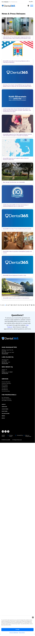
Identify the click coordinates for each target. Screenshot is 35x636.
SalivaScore (5, 413)
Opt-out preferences (14, 632)
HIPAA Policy (3, 436)
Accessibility (20, 435)
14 (23, 305)
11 (16, 305)
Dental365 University (7, 400)
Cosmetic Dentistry (6, 383)
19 (33, 305)
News (3, 415)
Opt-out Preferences (28, 436)
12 (19, 305)
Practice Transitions (6, 398)
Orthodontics (5, 389)
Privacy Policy (22, 632)
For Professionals (13, 1)
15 (25, 305)
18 (31, 305)
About (4, 404)
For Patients (5, 1)
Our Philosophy (5, 397)
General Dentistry (6, 381)
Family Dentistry (6, 391)
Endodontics (5, 386)
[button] (33, 617)
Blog (3, 418)
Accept (17, 629)
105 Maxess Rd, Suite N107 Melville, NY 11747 (6, 361)
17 (29, 305)
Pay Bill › (31, 1)
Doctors (4, 411)
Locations (5, 408)
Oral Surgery (5, 384)
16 (27, 305)
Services (4, 406)
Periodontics (5, 388)
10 (15, 305)
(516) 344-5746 (5, 353)
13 (21, 305)
